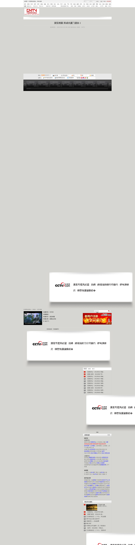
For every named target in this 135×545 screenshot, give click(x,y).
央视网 (25, 1)
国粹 (100, 480)
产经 (68, 4)
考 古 (89, 474)
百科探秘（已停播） (102, 445)
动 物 (105, 472)
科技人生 (91, 447)
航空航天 (106, 482)
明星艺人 (104, 485)
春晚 (41, 4)
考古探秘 (95, 482)
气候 (105, 487)
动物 (91, 493)
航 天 (105, 474)
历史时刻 (98, 483)
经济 (32, 4)
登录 (97, 1)
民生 (94, 493)
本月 (93, 369)
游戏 (110, 4)
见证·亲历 (87, 453)
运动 (97, 487)
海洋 (94, 491)
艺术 (61, 4)
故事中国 (86, 461)
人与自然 (99, 442)
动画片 (88, 6)
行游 (97, 480)
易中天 (103, 483)
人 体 (92, 474)
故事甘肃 (97, 464)
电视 (25, 6)
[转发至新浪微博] (85, 78)
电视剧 (79, 6)
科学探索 (98, 491)
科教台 (34, 309)
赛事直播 (54, 6)
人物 (103, 442)
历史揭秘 (101, 489)
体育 (35, 4)
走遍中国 (86, 449)
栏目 (109, 6)
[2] (42, 75)
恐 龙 (85, 474)
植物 (85, 480)
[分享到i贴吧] (83, 78)
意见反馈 (64, 75)
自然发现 (92, 494)
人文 (88, 493)
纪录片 (83, 6)
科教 (51, 4)
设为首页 (109, 1)
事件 (105, 494)
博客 (97, 4)
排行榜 (56, 75)
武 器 (98, 474)
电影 (75, 6)
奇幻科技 (89, 483)
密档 (88, 482)
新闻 (28, 4)
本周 (89, 369)
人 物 (85, 472)
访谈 (103, 4)
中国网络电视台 (32, 1)
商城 (87, 4)
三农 (84, 4)
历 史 (89, 472)
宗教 (105, 489)
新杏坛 (94, 463)
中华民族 (98, 451)
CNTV (83, 27)
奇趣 (85, 483)
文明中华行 (105, 459)
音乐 (48, 4)
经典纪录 (89, 496)
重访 (99, 453)
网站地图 (39, 1)
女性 (88, 487)
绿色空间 (98, 449)
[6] (44, 75)
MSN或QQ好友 (48, 77)
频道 (106, 6)
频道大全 (29, 6)
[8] (46, 75)
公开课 (92, 6)
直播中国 (48, 6)
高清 (72, 6)
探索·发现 (87, 442)
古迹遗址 (95, 496)
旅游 (74, 4)
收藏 (92, 75)
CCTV (101, 6)
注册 (101, 1)
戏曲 (45, 4)
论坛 (100, 4)
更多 (109, 435)
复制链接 (49, 329)
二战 (91, 480)
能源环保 (101, 487)
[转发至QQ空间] (87, 78)
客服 (104, 1)
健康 (78, 4)
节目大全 (41, 6)
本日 (85, 369)
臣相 (88, 480)
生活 (97, 489)
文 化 (98, 472)
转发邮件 (71, 77)
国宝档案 (39, 309)
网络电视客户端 (64, 6)
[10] (47, 75)
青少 (55, 4)
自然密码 (86, 464)
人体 (88, 489)
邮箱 (107, 4)
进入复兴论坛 (72, 27)
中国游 (86, 463)
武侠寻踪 (104, 493)
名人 (94, 485)
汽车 (71, 4)
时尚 (81, 4)
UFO (106, 483)
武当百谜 (92, 464)
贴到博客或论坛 (60, 77)
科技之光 (104, 449)
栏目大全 (35, 6)
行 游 (102, 474)
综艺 (38, 4)
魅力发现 (86, 459)
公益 (65, 4)
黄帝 (91, 487)
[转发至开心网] (81, 78)
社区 (90, 4)
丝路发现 (98, 457)
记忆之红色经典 (97, 461)
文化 (58, 4)
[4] (43, 75)
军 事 (95, 472)
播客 (97, 6)
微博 (94, 4)
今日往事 (98, 459)
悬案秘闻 (101, 494)
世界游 (86, 457)
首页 (25, 4)
